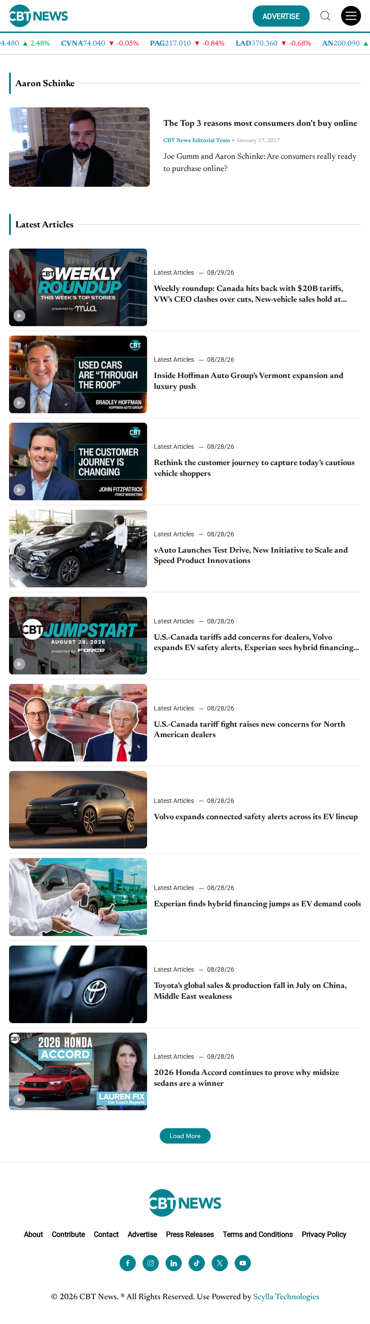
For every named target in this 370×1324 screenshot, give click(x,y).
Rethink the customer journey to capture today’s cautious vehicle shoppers (254, 468)
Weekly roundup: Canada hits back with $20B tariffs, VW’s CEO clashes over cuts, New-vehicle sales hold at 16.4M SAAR (248, 295)
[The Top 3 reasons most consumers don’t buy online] (79, 147)
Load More (185, 1135)
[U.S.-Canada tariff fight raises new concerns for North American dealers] (78, 722)
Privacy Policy (324, 1234)
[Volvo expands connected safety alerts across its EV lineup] (78, 810)
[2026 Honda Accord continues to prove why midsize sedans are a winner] (78, 1071)
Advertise (142, 1234)
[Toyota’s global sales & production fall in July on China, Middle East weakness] (78, 984)
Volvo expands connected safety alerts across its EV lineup (256, 817)
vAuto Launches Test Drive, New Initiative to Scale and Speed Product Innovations (251, 556)
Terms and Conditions (258, 1234)
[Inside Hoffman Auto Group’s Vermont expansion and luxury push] (78, 374)
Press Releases (190, 1234)
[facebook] (128, 1263)
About (33, 1234)
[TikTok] (197, 1263)
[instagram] (151, 1263)
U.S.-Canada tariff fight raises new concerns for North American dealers (249, 730)
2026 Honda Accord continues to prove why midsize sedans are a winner (246, 1078)
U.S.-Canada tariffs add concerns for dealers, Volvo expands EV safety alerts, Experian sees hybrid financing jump (253, 644)
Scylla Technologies (286, 1297)
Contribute (68, 1234)
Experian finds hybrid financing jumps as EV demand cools (257, 904)
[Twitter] (220, 1263)
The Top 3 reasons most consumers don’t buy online (260, 124)
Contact (106, 1234)
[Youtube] (243, 1263)
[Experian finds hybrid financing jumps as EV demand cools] (78, 897)
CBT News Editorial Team (196, 140)
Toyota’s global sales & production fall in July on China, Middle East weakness (250, 991)
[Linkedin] (174, 1263)
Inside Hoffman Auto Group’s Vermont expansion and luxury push (248, 381)
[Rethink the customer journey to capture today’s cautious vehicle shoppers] (78, 461)
